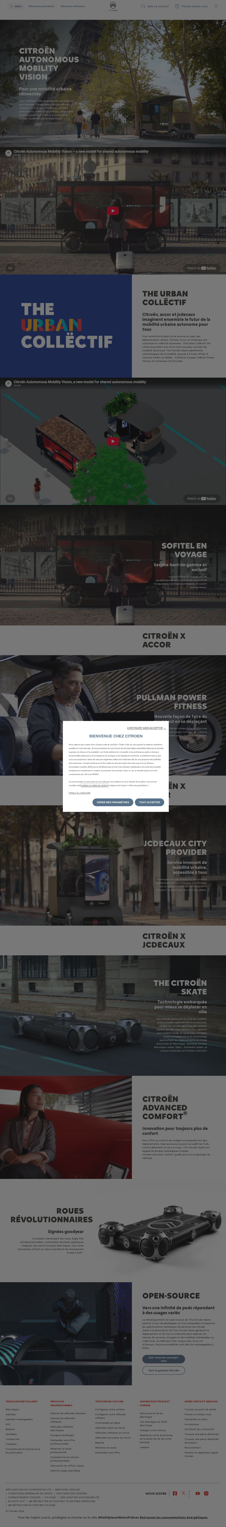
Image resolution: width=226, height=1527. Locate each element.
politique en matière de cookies (95, 785)
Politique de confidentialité (79, 793)
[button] (146, 728)
